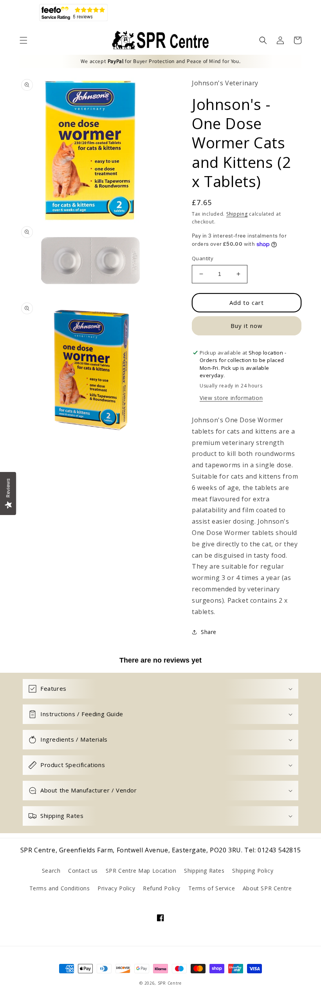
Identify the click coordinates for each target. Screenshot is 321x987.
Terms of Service (211, 888)
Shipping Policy (252, 870)
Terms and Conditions (59, 888)
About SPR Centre (267, 888)
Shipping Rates (204, 870)
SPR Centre (170, 983)
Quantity (202, 258)
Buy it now (247, 326)
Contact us (83, 870)
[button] (23, 40)
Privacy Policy (116, 888)
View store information (231, 398)
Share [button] (208, 632)
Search (51, 870)
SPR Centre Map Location (141, 870)
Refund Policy (161, 888)
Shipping (237, 214)
